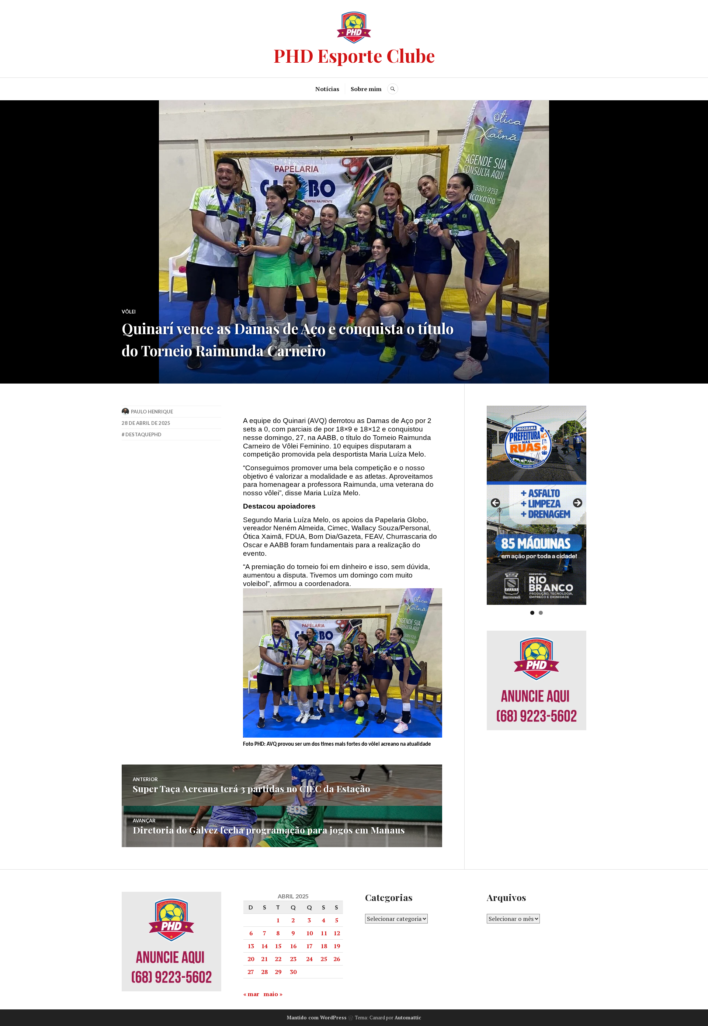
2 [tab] (541, 613)
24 (309, 959)
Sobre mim (366, 89)
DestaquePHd (143, 434)
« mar (251, 994)
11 (323, 933)
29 (278, 972)
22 (278, 959)
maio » (273, 994)
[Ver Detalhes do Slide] (536, 505)
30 (293, 972)
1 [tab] (532, 613)
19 (336, 946)
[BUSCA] (392, 88)
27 (250, 972)
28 (264, 972)
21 (264, 959)
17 (309, 946)
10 (309, 933)
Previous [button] (496, 503)
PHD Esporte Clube (354, 55)
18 (323, 946)
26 (336, 959)
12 (336, 933)
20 (250, 959)
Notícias (327, 89)
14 (264, 946)
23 (293, 959)
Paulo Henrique (152, 412)
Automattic (408, 1017)
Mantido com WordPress (317, 1017)
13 (250, 946)
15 (278, 946)
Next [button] (577, 503)
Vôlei (129, 312)
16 (293, 946)
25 (323, 959)
